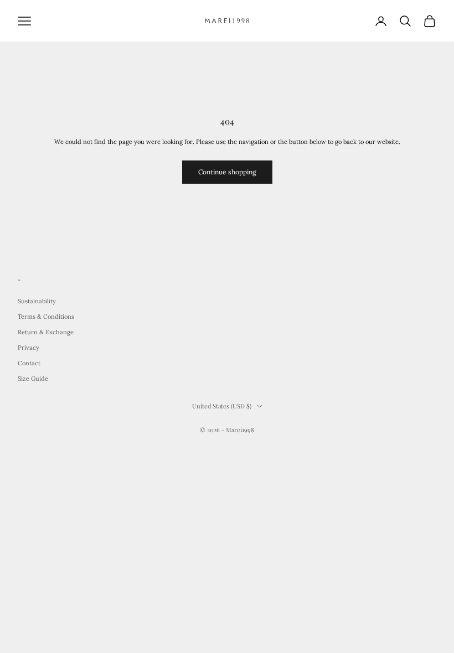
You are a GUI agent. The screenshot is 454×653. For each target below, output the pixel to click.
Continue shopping (227, 172)
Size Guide (33, 378)
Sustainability (37, 301)
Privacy (28, 347)
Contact (29, 363)
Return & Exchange (46, 332)
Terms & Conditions (46, 316)
